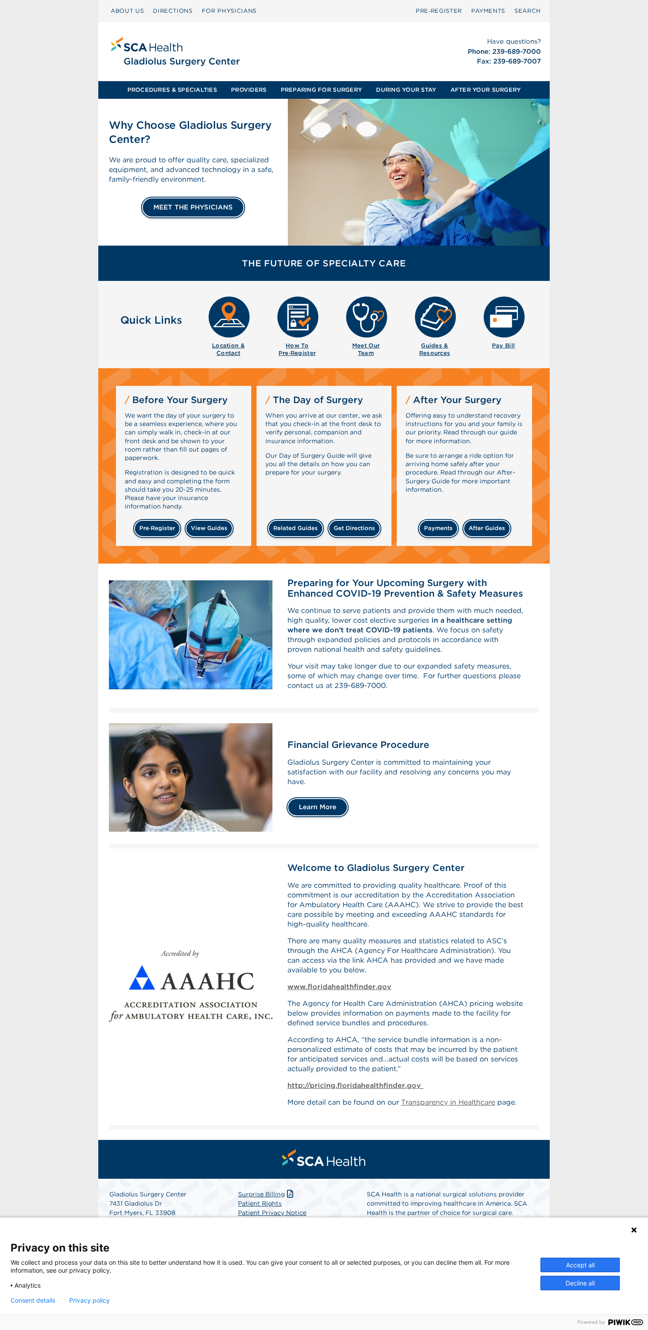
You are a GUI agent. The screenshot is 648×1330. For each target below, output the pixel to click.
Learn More (317, 807)
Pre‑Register (439, 10)
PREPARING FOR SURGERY (321, 89)
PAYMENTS (488, 10)
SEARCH (527, 10)
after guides (487, 528)
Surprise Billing (261, 1194)
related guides (295, 528)
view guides (209, 528)
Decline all (580, 1283)
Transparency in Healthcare (448, 1102)
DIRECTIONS (173, 10)
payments (438, 528)
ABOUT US (127, 10)
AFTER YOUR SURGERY (486, 89)
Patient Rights (260, 1203)
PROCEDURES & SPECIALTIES (172, 89)
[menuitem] (127, 11)
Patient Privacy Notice (272, 1212)
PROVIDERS (248, 89)
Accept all (580, 1265)
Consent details (33, 1300)
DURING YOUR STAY (406, 89)
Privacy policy (89, 1300)
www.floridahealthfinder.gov (339, 987)
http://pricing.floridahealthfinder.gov (354, 1085)
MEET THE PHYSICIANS (193, 207)
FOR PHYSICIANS (229, 10)
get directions (354, 528)
